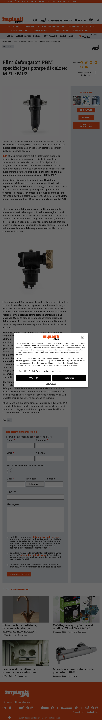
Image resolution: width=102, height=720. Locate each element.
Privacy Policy (51, 384)
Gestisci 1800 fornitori (27, 371)
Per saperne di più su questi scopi (48, 371)
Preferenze (69, 378)
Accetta (33, 378)
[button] (82, 337)
